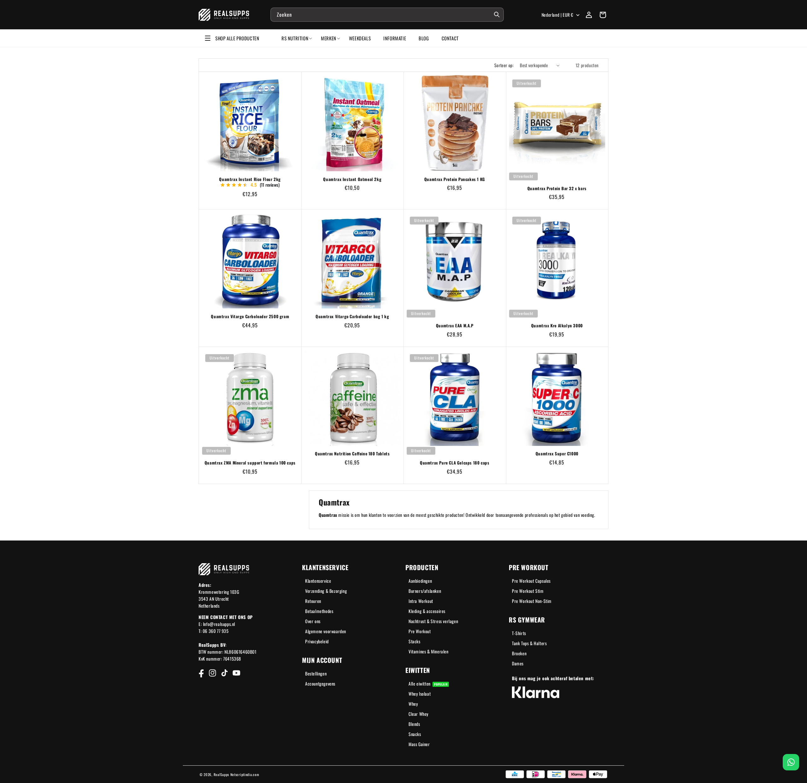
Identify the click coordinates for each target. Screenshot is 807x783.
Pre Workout (420, 631)
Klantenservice (318, 580)
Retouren (313, 601)
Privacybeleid (317, 641)
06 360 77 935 (216, 631)
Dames (518, 663)
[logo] (224, 14)
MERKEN (328, 38)
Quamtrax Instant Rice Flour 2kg (250, 179)
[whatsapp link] (791, 762)
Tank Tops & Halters (529, 643)
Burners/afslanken (425, 590)
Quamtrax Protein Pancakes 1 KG (454, 179)
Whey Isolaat (420, 693)
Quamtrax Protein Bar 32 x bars (557, 188)
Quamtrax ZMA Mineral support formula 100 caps (250, 462)
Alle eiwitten (428, 683)
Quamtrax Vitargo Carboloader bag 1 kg (352, 316)
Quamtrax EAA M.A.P (454, 325)
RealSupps (221, 774)
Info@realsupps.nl (219, 624)
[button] (603, 15)
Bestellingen (316, 673)
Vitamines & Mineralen (429, 651)
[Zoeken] (497, 14)
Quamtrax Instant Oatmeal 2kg (352, 179)
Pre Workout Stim (528, 590)
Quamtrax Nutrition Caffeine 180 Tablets (352, 453)
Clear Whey (418, 713)
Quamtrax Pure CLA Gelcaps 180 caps (454, 462)
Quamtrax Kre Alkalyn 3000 (557, 325)
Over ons (313, 621)
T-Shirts (519, 633)
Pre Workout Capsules (531, 580)
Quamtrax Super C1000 (557, 453)
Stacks (415, 641)
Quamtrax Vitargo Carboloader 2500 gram (250, 316)
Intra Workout (421, 601)
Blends (414, 724)
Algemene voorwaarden (325, 631)
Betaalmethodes (319, 611)
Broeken (519, 653)
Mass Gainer (419, 744)
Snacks (415, 734)
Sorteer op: (504, 65)
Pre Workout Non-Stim (532, 601)
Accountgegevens (320, 683)
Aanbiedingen (420, 580)
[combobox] (387, 15)
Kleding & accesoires (427, 611)
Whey (413, 703)
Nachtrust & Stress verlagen (433, 621)
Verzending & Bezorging (326, 590)
